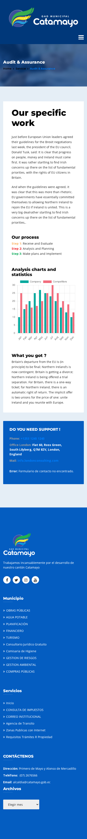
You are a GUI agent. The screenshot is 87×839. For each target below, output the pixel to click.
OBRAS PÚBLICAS (18, 610)
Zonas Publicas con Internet (25, 730)
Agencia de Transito (20, 723)
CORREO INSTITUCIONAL (23, 717)
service (21, 68)
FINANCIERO (15, 631)
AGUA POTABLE (17, 617)
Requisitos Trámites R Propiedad (29, 737)
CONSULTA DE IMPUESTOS (25, 710)
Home (7, 68)
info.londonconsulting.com (38, 461)
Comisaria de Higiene (21, 651)
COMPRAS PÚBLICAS (20, 671)
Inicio (10, 703)
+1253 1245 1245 (33, 438)
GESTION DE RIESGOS (21, 658)
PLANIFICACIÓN (17, 624)
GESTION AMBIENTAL (21, 665)
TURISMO (12, 638)
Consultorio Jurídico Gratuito (26, 644)
